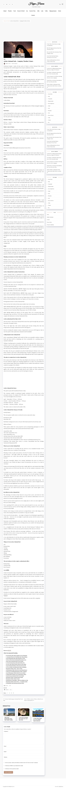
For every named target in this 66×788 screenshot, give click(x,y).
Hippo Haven (36, 4)
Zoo (27, 11)
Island (4, 11)
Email (5, 751)
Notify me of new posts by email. (12, 768)
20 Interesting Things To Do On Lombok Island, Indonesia (37, 719)
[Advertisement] (33, 31)
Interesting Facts (51, 103)
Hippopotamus (52, 11)
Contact (33, 15)
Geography (50, 98)
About (59, 11)
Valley (46, 11)
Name (5, 746)
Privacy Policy (49, 222)
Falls (38, 11)
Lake (42, 11)
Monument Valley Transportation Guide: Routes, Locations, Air (54, 86)
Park (14, 11)
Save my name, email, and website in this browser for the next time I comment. (21, 762)
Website (5, 757)
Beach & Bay (33, 11)
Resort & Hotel (20, 11)
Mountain (49, 110)
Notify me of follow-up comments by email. (14, 765)
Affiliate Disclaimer (50, 217)
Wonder (10, 11)
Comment (6, 731)
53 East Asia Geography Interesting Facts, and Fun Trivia (23, 718)
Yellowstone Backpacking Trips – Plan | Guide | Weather (8, 718)
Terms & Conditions (50, 224)
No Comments (15, 63)
